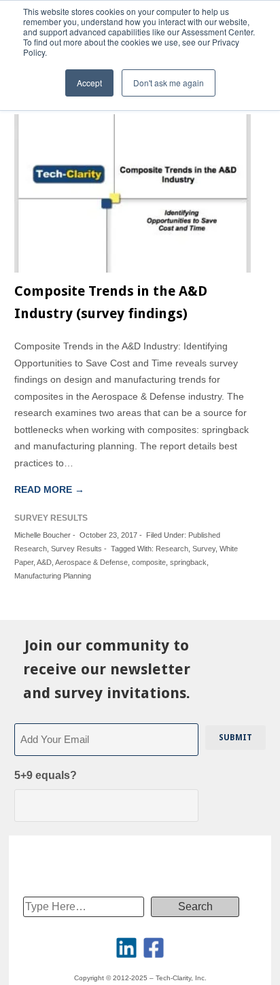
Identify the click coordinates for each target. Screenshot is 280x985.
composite (149, 562)
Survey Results (76, 549)
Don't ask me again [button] (168, 82)
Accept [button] (89, 82)
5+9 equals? (45, 775)
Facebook (153, 947)
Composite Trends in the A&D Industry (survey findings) (110, 302)
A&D (44, 562)
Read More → (49, 489)
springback (188, 562)
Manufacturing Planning (52, 576)
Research (172, 549)
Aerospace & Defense (91, 562)
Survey (203, 549)
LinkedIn (126, 947)
